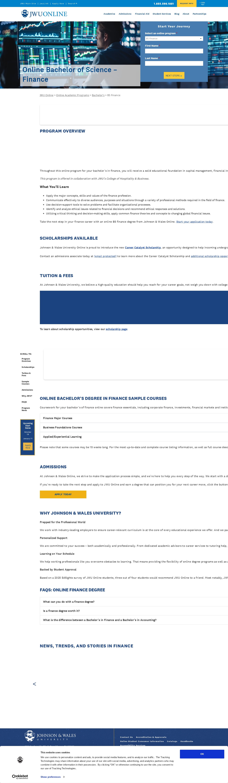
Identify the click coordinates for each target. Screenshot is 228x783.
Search (72, 3)
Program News (26, 409)
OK (202, 754)
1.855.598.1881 (164, 3)
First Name (152, 45)
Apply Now (58, 3)
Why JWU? (27, 396)
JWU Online (44, 13)
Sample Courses (25, 382)
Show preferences (51, 777)
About (186, 13)
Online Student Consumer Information (142, 741)
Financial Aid (142, 13)
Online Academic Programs (72, 95)
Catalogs (172, 741)
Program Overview (26, 359)
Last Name (152, 58)
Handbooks (187, 741)
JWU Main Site (28, 3)
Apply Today (63, 494)
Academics (109, 13)
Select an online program (161, 33)
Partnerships (199, 13)
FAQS (24, 402)
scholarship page (116, 329)
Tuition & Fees (26, 374)
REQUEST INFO (186, 3)
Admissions (125, 13)
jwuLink (44, 3)
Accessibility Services (132, 745)
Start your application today (194, 221)
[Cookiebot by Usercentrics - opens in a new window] (20, 777)
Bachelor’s (98, 95)
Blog (176, 13)
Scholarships (28, 367)
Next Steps (174, 75)
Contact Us (126, 737)
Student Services (162, 13)
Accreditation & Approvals (151, 737)
